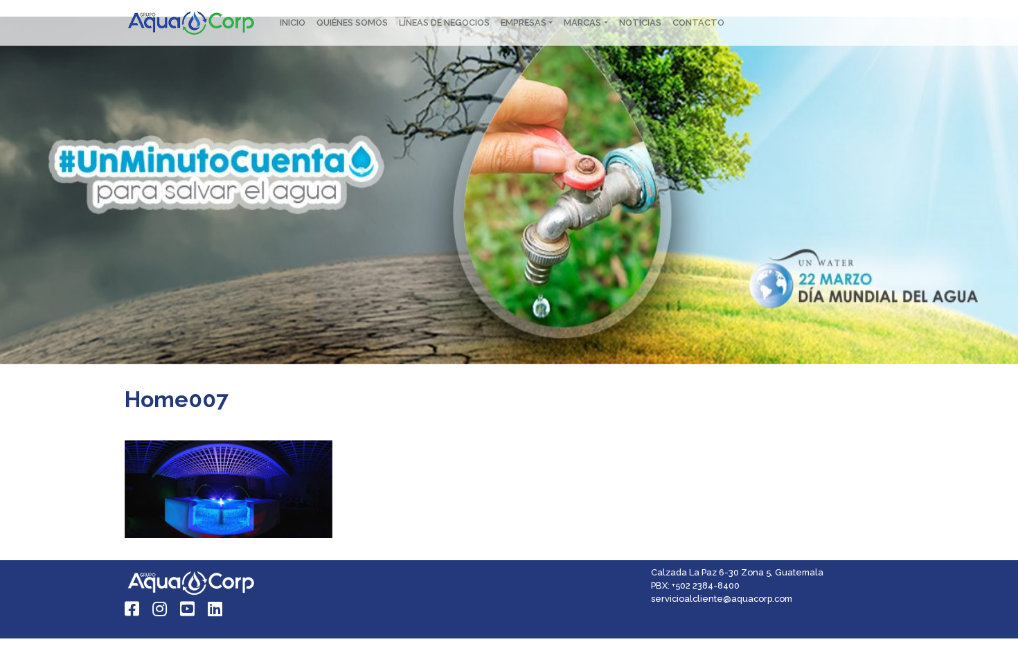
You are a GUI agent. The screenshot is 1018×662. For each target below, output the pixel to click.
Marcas (582, 22)
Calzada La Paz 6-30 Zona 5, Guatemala (737, 572)
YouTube (188, 608)
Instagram (160, 608)
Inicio (292, 22)
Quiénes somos (352, 22)
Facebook (133, 608)
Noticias (640, 22)
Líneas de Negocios (444, 22)
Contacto (698, 22)
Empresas (523, 22)
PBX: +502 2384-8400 (695, 585)
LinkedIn (216, 608)
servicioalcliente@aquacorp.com (721, 598)
